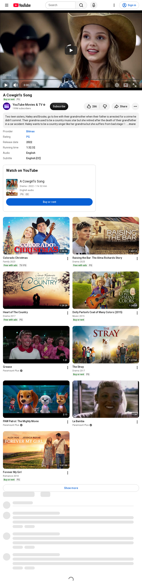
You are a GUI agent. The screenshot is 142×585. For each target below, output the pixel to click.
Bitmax (30, 131)
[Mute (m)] (15, 85)
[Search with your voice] (93, 5)
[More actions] (135, 106)
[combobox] (61, 5)
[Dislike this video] (105, 106)
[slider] (71, 79)
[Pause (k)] (6, 85)
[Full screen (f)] (134, 85)
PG (28, 136)
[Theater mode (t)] (125, 85)
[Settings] (114, 5)
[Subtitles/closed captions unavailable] (108, 85)
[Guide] (6, 5)
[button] (30, 85)
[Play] (71, 50)
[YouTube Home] (21, 5)
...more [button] (131, 124)
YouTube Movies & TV (27, 104)
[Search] (81, 5)
